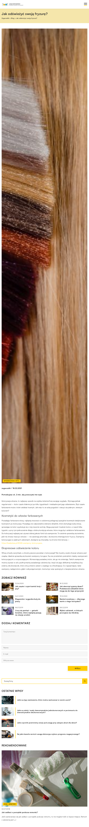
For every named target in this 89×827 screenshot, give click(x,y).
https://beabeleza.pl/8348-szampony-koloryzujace (22, 543)
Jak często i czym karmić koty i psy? (28, 587)
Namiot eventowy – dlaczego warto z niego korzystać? (72, 600)
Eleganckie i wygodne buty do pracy (27, 600)
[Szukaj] (84, 681)
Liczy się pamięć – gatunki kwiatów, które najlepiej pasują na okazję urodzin (28, 612)
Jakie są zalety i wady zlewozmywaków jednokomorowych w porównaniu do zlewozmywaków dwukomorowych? (47, 711)
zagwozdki (6, 488)
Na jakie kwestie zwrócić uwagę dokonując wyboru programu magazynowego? (48, 734)
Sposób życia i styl (11, 481)
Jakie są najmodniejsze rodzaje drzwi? (18, 812)
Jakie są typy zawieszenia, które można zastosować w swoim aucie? (44, 700)
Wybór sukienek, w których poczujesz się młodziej (71, 611)
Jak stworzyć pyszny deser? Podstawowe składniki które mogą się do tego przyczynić (72, 588)
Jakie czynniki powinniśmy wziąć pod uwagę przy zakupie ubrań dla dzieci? (47, 723)
